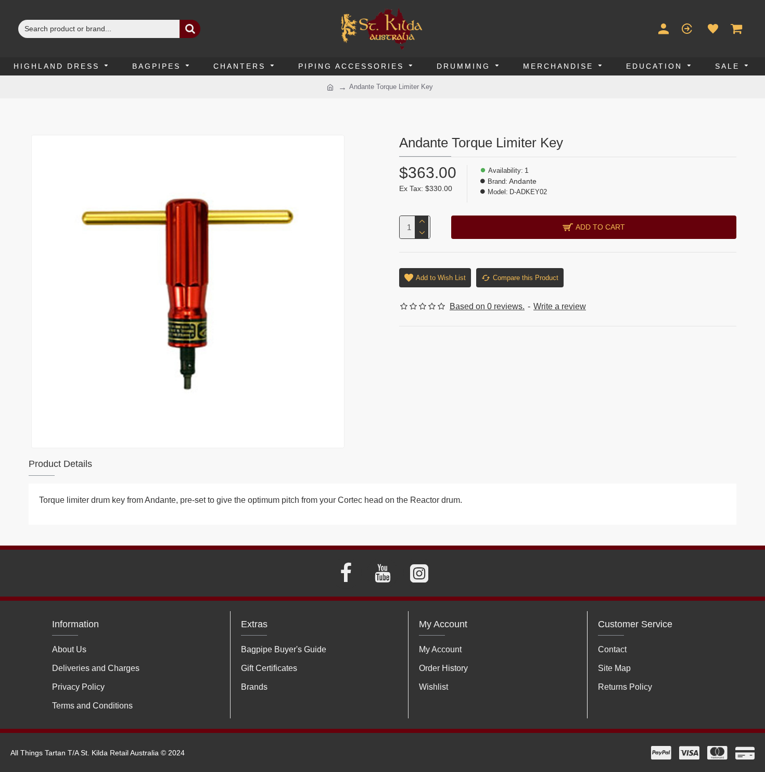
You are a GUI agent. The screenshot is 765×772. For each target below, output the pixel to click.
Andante (523, 181)
